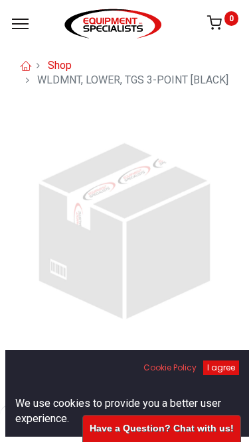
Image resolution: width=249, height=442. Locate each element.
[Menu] (20, 24)
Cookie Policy (170, 367)
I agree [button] (221, 367)
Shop (60, 65)
